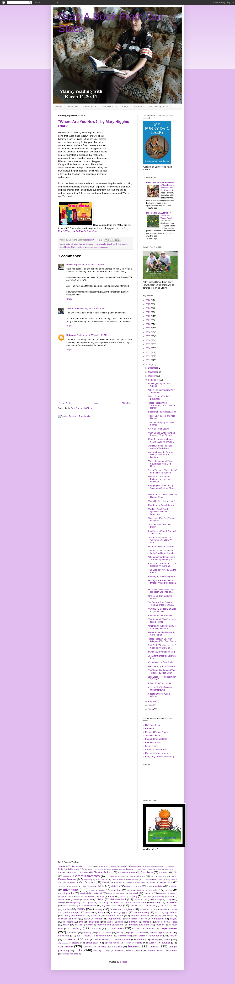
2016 (148, 340)
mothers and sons (139, 924)
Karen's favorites (67, 879)
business (147, 896)
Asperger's (136, 866)
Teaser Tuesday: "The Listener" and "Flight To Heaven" (162, 471)
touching (97, 950)
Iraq (172, 876)
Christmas (164, 872)
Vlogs (125, 106)
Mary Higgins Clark (68, 247)
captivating (159, 896)
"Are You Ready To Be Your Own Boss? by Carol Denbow (160, 455)
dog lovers (107, 905)
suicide (152, 943)
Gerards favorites (117, 876)
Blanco (100, 869)
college (169, 899)
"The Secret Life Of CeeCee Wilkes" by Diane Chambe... (162, 551)
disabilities (171, 902)
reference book (124, 936)
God (131, 876)
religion (173, 936)
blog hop (161, 893)
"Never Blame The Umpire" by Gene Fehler (161, 633)
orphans (150, 929)
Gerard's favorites (86, 876)
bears (109, 893)
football (163, 909)
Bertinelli (171, 866)
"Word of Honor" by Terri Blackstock (159, 397)
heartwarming (141, 912)
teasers (133, 946)
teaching (102, 947)
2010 (148, 364)
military (66, 925)
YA (99, 886)
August (151, 701)
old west (136, 929)
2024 (148, 308)
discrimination (69, 906)
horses (75, 919)
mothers (89, 925)
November (153, 372)
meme (120, 922)
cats (170, 896)
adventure (70, 890)
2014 (148, 348)
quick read (64, 935)
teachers (87, 947)
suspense (104, 247)
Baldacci (148, 866)
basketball (97, 893)
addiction (159, 886)
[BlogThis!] (109, 240)
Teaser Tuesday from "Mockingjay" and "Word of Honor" (161, 405)
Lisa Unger (133, 879)
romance (95, 247)
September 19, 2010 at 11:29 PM (92, 335)
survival (166, 942)
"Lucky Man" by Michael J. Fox (162, 412)
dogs (119, 905)
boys (102, 896)
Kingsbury (88, 879)
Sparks (152, 882)
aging (102, 890)
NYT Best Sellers (153, 725)
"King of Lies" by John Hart (160, 615)
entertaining (151, 905)
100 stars (62, 866)
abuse (139, 886)
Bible (60, 869)
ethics (165, 905)
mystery (86, 247)
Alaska (91, 866)
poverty (119, 932)
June (150, 709)
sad (87, 939)
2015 (148, 344)
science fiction (123, 939)
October (152, 376)
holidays (170, 916)
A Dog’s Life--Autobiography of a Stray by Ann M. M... (162, 627)
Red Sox (118, 882)
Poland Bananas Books (156, 739)
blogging (173, 893)
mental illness (170, 922)
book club (78, 244)
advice (91, 890)
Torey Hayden (88, 886)
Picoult (105, 882)
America (114, 866)
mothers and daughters (110, 924)
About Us (72, 106)
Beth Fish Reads (153, 742)
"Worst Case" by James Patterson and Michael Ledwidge (159, 479)
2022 (148, 316)
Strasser (61, 886)
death (103, 244)
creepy (105, 902)
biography (148, 893)
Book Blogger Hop (114, 869)
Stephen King (165, 882)
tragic (108, 951)
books (91, 896)
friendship (72, 912)
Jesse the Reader (153, 735)
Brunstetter (169, 869)
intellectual (133, 919)
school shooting (102, 940)
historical (95, 915)
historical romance (140, 915)
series (167, 939)
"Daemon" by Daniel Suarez (161, 546)
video (130, 950)
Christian (84, 872)
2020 (148, 324)
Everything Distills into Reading (159, 756)
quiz (78, 936)
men (158, 922)
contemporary (88, 244)
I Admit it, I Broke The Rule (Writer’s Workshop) (160, 447)
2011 (148, 360)
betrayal (69, 244)
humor (98, 918)
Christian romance (127, 872)
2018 (148, 332)
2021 (148, 320)
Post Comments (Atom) (81, 408)
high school (171, 912)
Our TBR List (109, 106)
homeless (62, 919)
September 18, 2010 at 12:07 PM (89, 308)
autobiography (66, 893)
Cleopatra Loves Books (156, 749)
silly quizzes (63, 943)
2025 (148, 304)
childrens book (140, 899)
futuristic (115, 912)
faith (175, 905)
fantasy (99, 909)
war (140, 950)
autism (169, 890)
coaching (156, 899)
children (100, 899)
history (158, 915)
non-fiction (114, 928)
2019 (148, 328)
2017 (148, 336)
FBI (175, 872)
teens (154, 946)
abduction (115, 886)
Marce (69, 264)
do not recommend (88, 905)
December (153, 368)
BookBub (149, 728)
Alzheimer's (102, 866)
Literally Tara (151, 746)
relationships (156, 935)
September (153, 380)
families (66, 909)
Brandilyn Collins (145, 869)
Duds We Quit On (158, 106)
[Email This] (106, 240)
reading (87, 936)
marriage (94, 921)
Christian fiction (102, 872)
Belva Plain (159, 866)
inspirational (114, 918)
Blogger (123, 962)
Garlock (66, 876)
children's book (118, 899)
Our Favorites (87, 882)
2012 (148, 356)
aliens (129, 890)
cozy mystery (91, 902)
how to (87, 919)
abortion (128, 886)
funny (101, 912)
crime (97, 244)
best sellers (120, 893)
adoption (173, 886)
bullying (133, 896)
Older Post (126, 403)
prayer (131, 932)
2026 (148, 300)
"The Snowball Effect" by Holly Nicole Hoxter (162, 620)
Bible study (73, 869)
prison (142, 932)
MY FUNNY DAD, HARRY (158, 213)
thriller (79, 950)
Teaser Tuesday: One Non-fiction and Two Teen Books (162, 640)
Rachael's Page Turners (156, 753)
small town (92, 942)
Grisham (141, 876)
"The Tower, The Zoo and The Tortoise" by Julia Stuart (161, 671)
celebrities (63, 899)
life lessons (68, 922)
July (150, 705)
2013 (148, 352)
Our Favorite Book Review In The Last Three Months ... (161, 603)
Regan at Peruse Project (156, 732)
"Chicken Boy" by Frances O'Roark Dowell (160, 688)
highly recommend (74, 915)
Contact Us (90, 106)
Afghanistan (77, 866)
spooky (128, 943)
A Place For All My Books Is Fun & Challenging (168, 187)
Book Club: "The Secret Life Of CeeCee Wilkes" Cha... (162, 564)
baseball (84, 893)
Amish (124, 866)
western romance (156, 950)
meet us (110, 922)
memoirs (147, 922)
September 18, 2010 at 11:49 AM (89, 264)
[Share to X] (112, 240)
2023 (148, 312)
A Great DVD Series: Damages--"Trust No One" (162, 610)
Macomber (157, 879)
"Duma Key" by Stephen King (161, 652)
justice (144, 919)
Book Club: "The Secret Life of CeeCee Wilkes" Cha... (161, 646)
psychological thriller (161, 932)
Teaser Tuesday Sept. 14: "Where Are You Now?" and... (160, 540)
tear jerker (117, 947)
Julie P (69, 308)
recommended (104, 935)
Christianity (147, 872)
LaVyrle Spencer (119, 879)
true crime (118, 950)
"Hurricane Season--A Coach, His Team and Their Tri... (161, 590)
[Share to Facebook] (116, 240)
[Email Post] (100, 240)
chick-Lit (87, 899)
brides (122, 896)
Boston (129, 869)
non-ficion (96, 929)
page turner (168, 928)
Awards (138, 106)
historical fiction (114, 915)
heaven (158, 913)
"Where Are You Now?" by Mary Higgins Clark (162, 495)
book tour (80, 896)
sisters (75, 942)
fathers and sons (147, 909)
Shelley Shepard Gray (135, 882)
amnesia (140, 890)
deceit (109, 244)
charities (76, 900)
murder (79, 247)
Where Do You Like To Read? (161, 501)
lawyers (173, 919)
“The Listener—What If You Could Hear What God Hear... (160, 463)
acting (149, 886)
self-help (155, 940)
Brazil (158, 869)
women (173, 950)
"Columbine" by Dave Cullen (161, 662)
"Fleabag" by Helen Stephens (161, 576)
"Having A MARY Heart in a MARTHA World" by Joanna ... (162, 583)
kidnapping (123, 244)
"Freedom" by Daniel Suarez (161, 505)
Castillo (73, 872)
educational (135, 905)
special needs (112, 943)
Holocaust (162, 876)
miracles (78, 925)
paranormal (72, 932)
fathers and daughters (122, 909)
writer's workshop (70, 954)
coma (60, 903)
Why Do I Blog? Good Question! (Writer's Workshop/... (158, 511)
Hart (152, 876)
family (115, 244)
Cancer (61, 872)
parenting (86, 932)
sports (138, 942)
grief (125, 912)
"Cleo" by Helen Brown (158, 429)
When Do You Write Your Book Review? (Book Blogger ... (162, 434)
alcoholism (116, 890)
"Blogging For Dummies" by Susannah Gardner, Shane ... (161, 488)
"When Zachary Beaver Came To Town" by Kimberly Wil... (161, 558)
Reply (69, 299)
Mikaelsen (71, 882)
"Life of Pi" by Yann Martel (160, 683)
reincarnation (139, 936)
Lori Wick (146, 879)
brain (112, 896)
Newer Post (64, 403)
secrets (141, 939)
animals (153, 890)
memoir (133, 921)
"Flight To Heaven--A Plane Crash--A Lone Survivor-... (161, 440)
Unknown (71, 335)
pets (98, 932)
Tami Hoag (73, 886)
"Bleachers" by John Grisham (161, 666)
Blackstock (89, 869)
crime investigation (136, 902)
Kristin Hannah (102, 879)
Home (58, 106)
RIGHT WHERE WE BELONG (160, 182)
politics (108, 932)
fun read (89, 912)
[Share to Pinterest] (119, 240)
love (80, 921)
